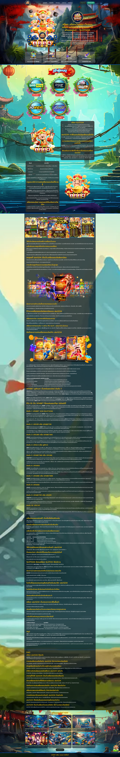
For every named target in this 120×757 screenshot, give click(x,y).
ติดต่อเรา (70, 3)
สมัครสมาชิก (91, 3)
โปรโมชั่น (51, 3)
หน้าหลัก (45, 3)
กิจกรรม (58, 3)
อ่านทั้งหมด (60, 750)
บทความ (64, 3)
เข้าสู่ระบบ (83, 3)
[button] (28, 28)
